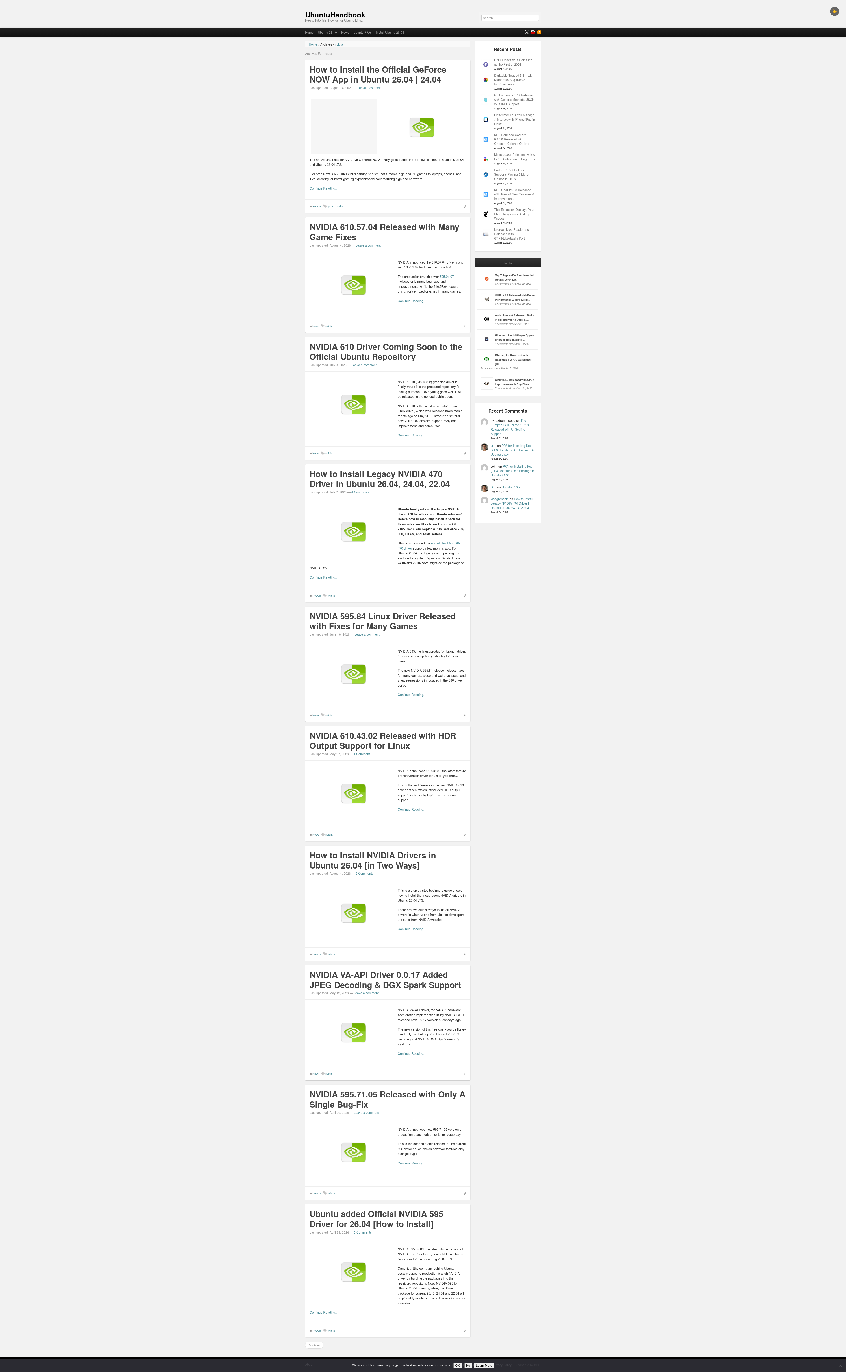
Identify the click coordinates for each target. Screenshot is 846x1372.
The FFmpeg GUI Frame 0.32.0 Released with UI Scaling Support (510, 427)
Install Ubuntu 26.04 (390, 32)
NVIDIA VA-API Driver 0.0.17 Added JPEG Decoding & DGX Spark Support (385, 979)
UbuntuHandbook (335, 14)
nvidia (339, 206)
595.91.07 (447, 276)
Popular (508, 263)
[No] (840, 1365)
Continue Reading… (324, 188)
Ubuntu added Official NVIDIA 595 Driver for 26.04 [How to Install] (376, 1219)
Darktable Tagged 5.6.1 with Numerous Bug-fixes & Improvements (513, 79)
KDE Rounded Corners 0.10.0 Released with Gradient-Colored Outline (511, 139)
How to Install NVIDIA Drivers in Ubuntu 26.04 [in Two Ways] (373, 860)
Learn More (484, 1365)
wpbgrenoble (500, 499)
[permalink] (463, 206)
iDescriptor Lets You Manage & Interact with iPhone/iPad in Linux (514, 119)
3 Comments (363, 1232)
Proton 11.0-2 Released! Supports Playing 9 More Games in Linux (511, 174)
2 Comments (364, 873)
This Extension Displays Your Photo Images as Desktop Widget (514, 214)
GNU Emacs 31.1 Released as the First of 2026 (513, 62)
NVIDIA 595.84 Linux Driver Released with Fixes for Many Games (383, 621)
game (331, 206)
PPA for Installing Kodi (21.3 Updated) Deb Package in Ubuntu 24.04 (513, 450)
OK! (457, 1365)
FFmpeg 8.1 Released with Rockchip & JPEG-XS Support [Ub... (513, 359)
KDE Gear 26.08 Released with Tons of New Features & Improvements (514, 194)
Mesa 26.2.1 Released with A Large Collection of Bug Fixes (514, 156)
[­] (423, 2)
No (468, 1365)
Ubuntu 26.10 (327, 32)
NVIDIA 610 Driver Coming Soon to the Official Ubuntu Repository (386, 351)
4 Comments (360, 492)
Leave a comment (369, 87)
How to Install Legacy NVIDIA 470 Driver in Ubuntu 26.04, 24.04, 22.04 (380, 479)
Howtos (316, 206)
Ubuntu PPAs (362, 32)
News (345, 32)
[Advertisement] (344, 126)
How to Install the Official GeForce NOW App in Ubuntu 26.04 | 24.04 (378, 74)
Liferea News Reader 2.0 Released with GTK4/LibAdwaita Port (511, 233)
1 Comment (362, 754)
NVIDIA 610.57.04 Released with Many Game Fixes (384, 232)
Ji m (493, 445)
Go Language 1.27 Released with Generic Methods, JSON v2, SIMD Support (514, 99)
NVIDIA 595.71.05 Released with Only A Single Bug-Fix (387, 1099)
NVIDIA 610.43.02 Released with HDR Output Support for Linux (383, 740)
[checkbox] (834, 11)
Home (309, 32)
